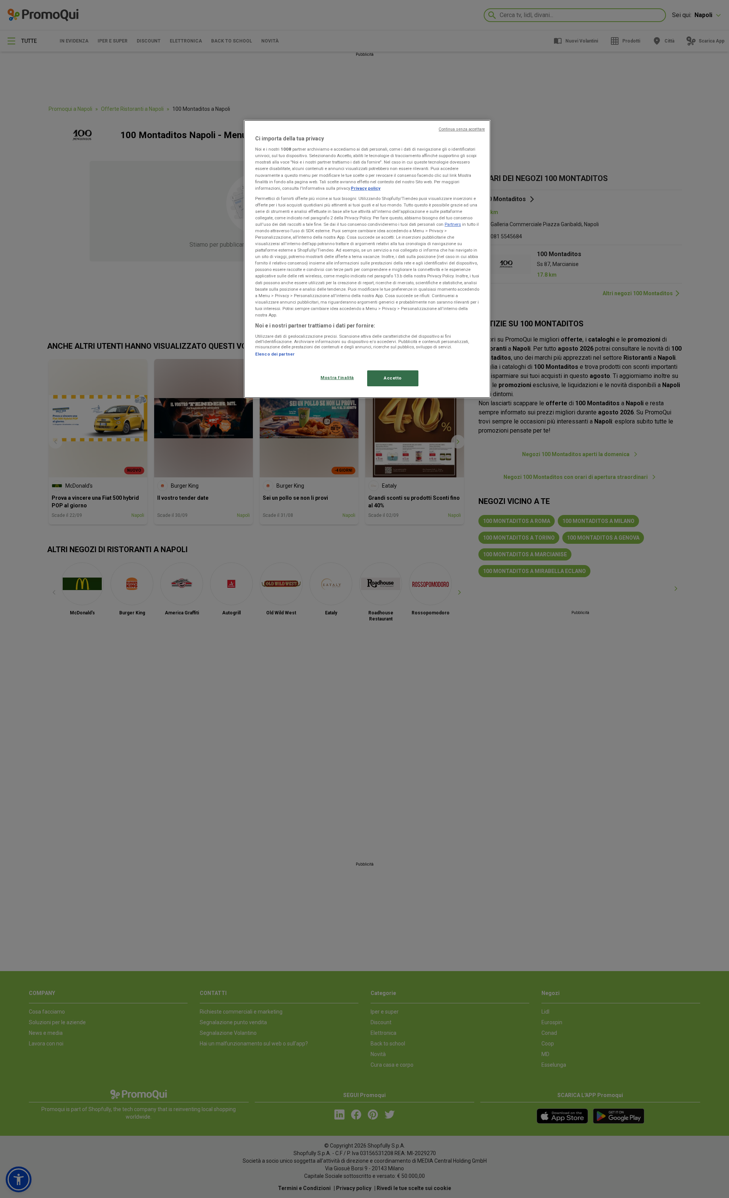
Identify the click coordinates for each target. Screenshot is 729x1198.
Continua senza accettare (462, 129)
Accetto (393, 378)
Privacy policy (365, 188)
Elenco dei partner (275, 354)
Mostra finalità (337, 377)
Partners (453, 224)
